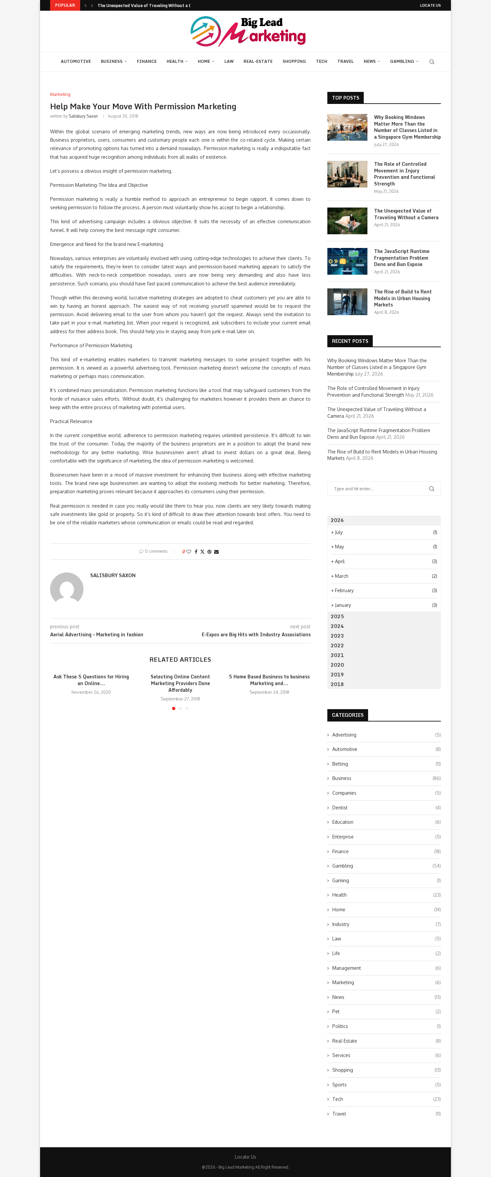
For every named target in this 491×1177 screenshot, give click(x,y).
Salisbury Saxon (83, 116)
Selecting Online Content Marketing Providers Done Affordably (180, 683)
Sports (386, 1084)
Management (386, 968)
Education (386, 822)
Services (386, 1055)
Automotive (76, 61)
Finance (147, 61)
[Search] (432, 62)
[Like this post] (188, 551)
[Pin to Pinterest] (209, 551)
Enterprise (386, 836)
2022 (337, 645)
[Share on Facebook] (196, 551)
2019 (337, 674)
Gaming (386, 880)
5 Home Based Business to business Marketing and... (269, 680)
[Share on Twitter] (202, 551)
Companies (386, 793)
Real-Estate (258, 61)
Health (175, 61)
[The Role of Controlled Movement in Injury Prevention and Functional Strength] (347, 174)
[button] (85, 5)
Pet (386, 1011)
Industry (386, 924)
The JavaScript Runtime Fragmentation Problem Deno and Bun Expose (402, 258)
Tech (321, 61)
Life (386, 953)
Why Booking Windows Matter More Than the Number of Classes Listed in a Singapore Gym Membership (407, 127)
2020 (337, 665)
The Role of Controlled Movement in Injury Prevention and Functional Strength (404, 174)
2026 (337, 520)
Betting (386, 764)
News (370, 61)
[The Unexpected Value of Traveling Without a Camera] (347, 221)
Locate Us (430, 5)
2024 (337, 626)
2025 (337, 616)
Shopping (294, 61)
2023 (337, 636)
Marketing (386, 982)
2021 (337, 655)
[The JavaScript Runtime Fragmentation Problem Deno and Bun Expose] (347, 261)
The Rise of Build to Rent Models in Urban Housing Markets (403, 298)
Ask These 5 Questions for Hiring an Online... (91, 680)
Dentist (386, 807)
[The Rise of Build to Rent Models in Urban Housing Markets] (347, 301)
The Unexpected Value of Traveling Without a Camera (151, 5)
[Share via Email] (216, 551)
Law (228, 61)
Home (204, 61)
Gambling (402, 61)
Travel (345, 61)
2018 (337, 684)
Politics (386, 1026)
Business (112, 61)
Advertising (386, 735)
